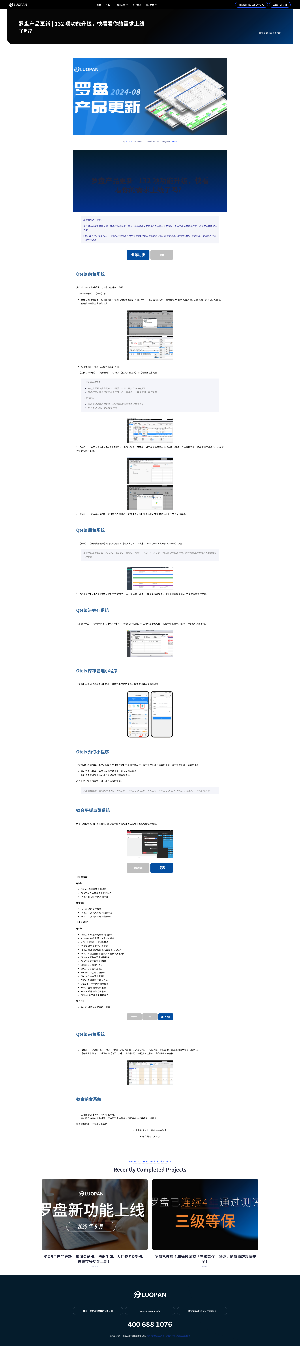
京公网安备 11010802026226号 (178, 1336)
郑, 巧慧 (129, 141)
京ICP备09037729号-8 (155, 1336)
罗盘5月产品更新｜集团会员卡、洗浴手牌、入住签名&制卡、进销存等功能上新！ (94, 1259)
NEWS (174, 141)
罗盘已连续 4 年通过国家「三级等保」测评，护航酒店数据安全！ (205, 1259)
